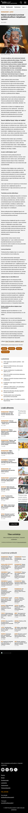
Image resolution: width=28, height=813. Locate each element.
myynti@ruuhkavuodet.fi (7, 803)
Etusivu (3, 7)
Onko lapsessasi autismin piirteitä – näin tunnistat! (14, 362)
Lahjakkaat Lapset (19, 341)
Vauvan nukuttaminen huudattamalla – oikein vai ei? (13, 371)
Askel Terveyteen (9, 341)
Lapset (11, 12)
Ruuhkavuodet (9, 7)
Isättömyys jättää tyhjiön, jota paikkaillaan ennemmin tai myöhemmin (14, 387)
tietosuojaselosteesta (21, 542)
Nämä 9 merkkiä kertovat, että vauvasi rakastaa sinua (13, 366)
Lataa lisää (14, 524)
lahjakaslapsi (5, 351)
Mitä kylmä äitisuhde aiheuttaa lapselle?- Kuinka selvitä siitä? (14, 391)
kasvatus (19, 348)
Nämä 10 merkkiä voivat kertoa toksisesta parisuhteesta (14, 375)
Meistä (2, 777)
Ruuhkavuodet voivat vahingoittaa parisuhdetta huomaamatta (12, 395)
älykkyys (4, 348)
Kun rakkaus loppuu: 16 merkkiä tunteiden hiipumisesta (14, 400)
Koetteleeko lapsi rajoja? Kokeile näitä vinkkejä (13, 383)
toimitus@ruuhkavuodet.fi (7, 797)
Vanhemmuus (17, 7)
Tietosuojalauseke (5, 788)
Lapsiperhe (4, 783)
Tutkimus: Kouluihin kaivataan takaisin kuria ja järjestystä (15, 379)
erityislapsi (11, 348)
